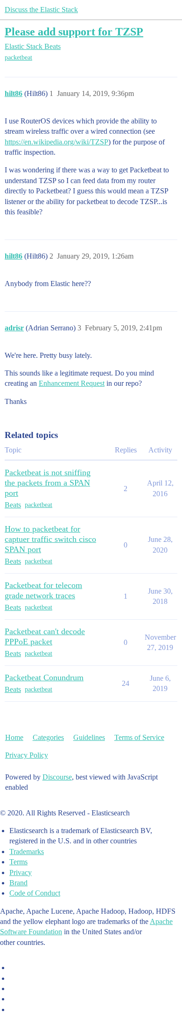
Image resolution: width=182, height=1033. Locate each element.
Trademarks (26, 851)
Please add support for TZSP (74, 31)
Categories (48, 737)
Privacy (20, 872)
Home (14, 737)
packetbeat (18, 57)
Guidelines (89, 737)
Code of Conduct (34, 893)
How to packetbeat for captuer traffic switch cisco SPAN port (50, 539)
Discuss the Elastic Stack (41, 10)
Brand (18, 883)
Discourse (57, 777)
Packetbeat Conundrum (44, 677)
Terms (18, 862)
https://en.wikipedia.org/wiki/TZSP (56, 142)
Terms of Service (139, 737)
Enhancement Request (72, 383)
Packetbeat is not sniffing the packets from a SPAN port (48, 483)
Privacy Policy (26, 755)
